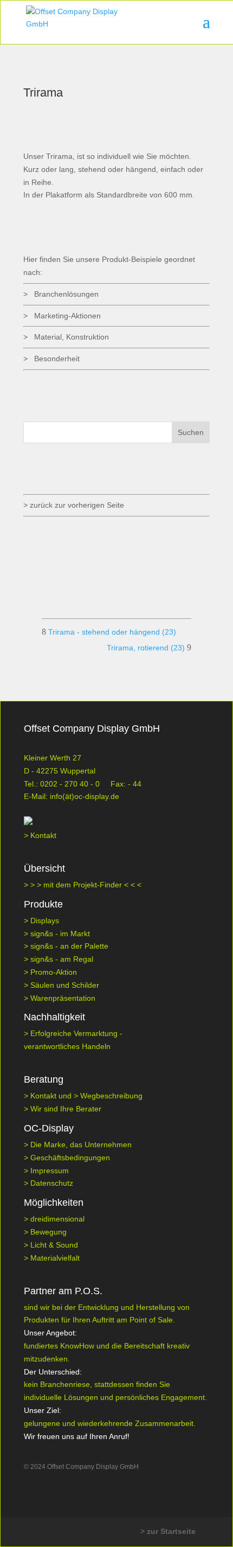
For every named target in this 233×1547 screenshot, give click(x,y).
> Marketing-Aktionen (62, 315)
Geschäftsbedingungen (70, 1157)
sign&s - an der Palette (69, 946)
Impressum (49, 1170)
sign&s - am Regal (61, 959)
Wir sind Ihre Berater (65, 1108)
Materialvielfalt (55, 1258)
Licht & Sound (54, 1245)
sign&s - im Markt (60, 933)
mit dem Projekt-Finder (83, 884)
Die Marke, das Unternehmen (81, 1144)
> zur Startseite (168, 1531)
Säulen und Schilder (64, 985)
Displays (44, 920)
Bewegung (48, 1232)
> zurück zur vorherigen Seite (73, 505)
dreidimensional (57, 1218)
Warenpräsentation (62, 998)
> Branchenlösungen (61, 294)
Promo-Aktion (53, 972)
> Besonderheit (51, 358)
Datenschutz (51, 1183)
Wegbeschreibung (111, 1095)
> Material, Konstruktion (66, 337)
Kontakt (43, 835)
